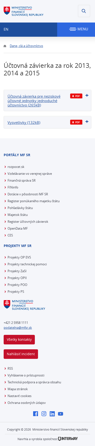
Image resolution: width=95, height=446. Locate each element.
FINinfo (13, 187)
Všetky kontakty (19, 339)
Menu (82, 28)
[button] (84, 11)
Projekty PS (16, 291)
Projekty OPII (17, 278)
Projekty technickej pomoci (27, 264)
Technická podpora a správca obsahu (34, 382)
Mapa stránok (18, 389)
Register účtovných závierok (28, 221)
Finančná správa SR (22, 180)
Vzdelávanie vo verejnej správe (30, 173)
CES (10, 235)
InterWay (68, 439)
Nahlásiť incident (21, 354)
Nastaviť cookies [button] (19, 396)
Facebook (37, 414)
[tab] (47, 100)
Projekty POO (17, 284)
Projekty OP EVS (19, 257)
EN (6, 29)
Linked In (53, 414)
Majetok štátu (18, 214)
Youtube (62, 414)
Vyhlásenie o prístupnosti (26, 375)
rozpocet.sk (16, 166)
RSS (10, 368)
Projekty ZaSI (17, 271)
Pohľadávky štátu (20, 208)
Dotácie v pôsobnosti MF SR (28, 194)
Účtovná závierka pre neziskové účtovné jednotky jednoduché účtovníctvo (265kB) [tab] (34, 100)
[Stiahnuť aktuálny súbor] (76, 96)
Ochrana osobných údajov (27, 402)
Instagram (45, 414)
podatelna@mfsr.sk (18, 327)
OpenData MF (18, 228)
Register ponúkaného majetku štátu (34, 201)
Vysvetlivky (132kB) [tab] (24, 122)
